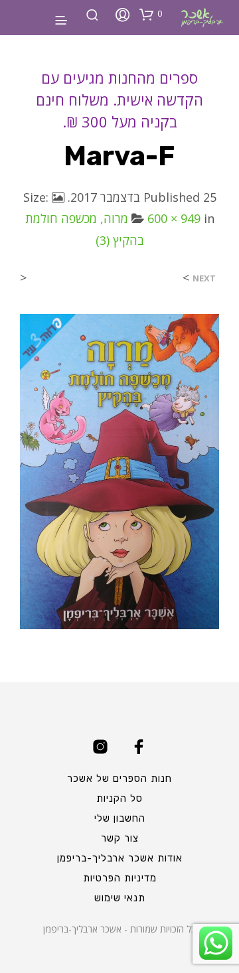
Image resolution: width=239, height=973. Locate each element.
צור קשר (120, 838)
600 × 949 (173, 218)
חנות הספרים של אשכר (119, 779)
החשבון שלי (119, 818)
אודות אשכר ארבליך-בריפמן (120, 858)
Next (204, 278)
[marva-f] (119, 470)
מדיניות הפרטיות (120, 878)
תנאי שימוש (119, 898)
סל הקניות (119, 798)
